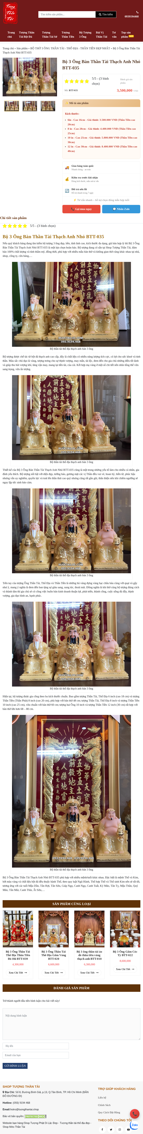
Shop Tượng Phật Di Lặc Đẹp (41, 1122)
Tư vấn (114, 34)
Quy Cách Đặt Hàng (109, 1112)
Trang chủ (11, 34)
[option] (30, 77)
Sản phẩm (22, 48)
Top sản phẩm (127, 34)
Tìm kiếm (107, 14)
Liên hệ (102, 1097)
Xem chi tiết (16, 972)
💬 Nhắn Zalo (121, 209)
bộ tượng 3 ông (51, 243)
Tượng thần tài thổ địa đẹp (75, 1122)
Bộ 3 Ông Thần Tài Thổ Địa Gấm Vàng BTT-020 (53, 955)
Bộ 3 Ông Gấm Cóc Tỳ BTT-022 (125, 953)
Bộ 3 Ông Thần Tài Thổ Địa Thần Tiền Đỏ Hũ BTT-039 (18, 955)
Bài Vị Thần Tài (101, 34)
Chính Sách (104, 1105)
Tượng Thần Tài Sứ (49, 34)
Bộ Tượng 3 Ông (85, 34)
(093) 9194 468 (21, 1102)
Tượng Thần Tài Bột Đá (26, 34)
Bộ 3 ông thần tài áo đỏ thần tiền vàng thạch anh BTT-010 (89, 955)
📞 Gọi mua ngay (81, 209)
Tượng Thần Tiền (68, 34)
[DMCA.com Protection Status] (35, 1116)
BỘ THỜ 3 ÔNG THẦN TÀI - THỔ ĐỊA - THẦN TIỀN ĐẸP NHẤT (70, 48)
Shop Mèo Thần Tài (14, 1126)
